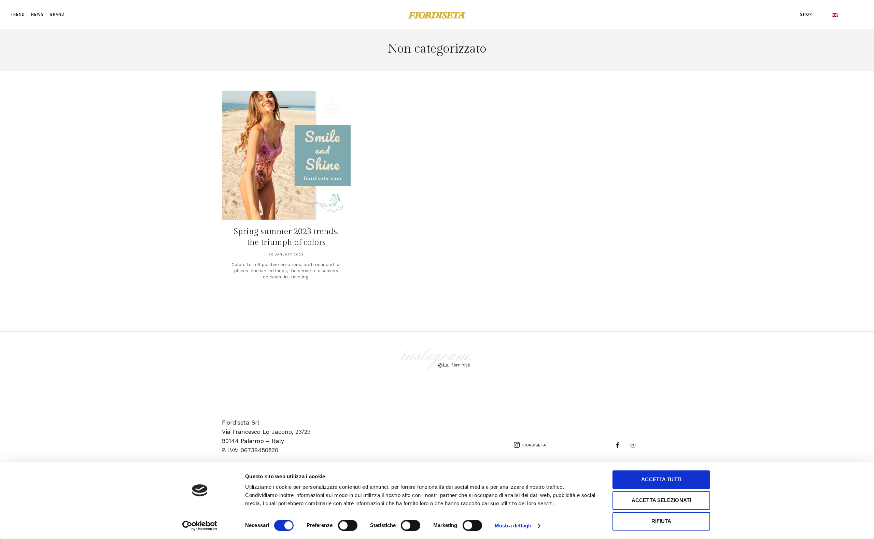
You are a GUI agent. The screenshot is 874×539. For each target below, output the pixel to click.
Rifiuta (661, 521)
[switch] (347, 525)
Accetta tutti (661, 479)
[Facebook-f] (617, 445)
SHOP (806, 14)
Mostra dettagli (513, 525)
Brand (57, 14)
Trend (17, 14)
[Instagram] (633, 445)
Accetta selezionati (661, 500)
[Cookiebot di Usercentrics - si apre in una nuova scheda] (200, 526)
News (37, 14)
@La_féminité (454, 365)
